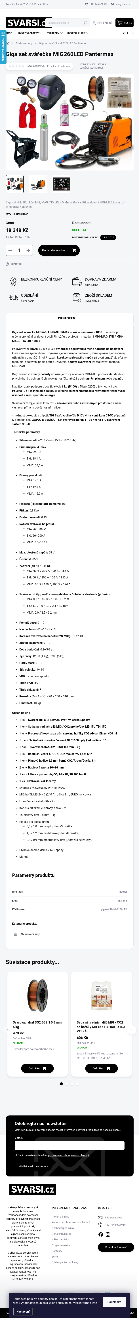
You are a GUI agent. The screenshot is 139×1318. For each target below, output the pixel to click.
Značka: (91, 68)
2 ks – (41, 767)
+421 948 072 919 (22, 1279)
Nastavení (23, 1311)
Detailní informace (17, 214)
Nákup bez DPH (60, 1239)
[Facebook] (100, 1234)
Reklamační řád (60, 1216)
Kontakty (57, 1251)
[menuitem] (10, 33)
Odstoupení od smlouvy (65, 1262)
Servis (55, 1256)
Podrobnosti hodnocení (58, 66)
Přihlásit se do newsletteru (33, 1166)
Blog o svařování (61, 1245)
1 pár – (62, 740)
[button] (61, 1083)
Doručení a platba (61, 1233)
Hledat (85, 22)
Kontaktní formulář (116, 1247)
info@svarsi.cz (17, 1275)
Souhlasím (114, 1302)
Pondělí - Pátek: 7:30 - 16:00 (21, 4)
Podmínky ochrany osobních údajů (71, 1222)
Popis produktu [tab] (66, 317)
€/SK (43, 4)
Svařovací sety (30, 934)
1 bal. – (49, 747)
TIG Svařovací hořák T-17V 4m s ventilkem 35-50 (81, 415)
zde (94, 1303)
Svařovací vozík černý (41, 781)
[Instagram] (108, 1234)
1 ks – (54, 720)
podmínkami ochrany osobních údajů (69, 1155)
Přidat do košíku (53, 250)
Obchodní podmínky (63, 1228)
